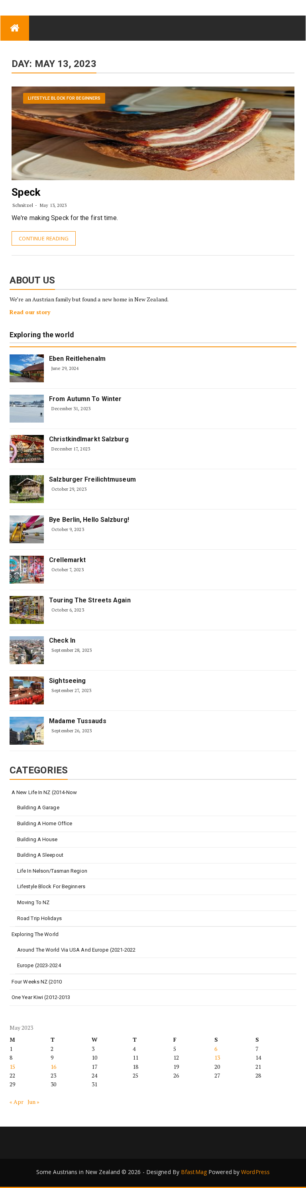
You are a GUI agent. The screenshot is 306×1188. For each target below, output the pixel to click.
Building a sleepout (40, 855)
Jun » (33, 1101)
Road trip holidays (39, 918)
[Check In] (27, 650)
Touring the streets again (90, 600)
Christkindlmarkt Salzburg (89, 439)
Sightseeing (67, 680)
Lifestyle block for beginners (64, 98)
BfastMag (194, 1172)
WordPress (255, 1172)
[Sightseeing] (27, 690)
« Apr (17, 1101)
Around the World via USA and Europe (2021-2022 (76, 950)
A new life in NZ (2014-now (44, 792)
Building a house (37, 839)
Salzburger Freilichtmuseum (92, 479)
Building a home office (44, 823)
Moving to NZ (33, 902)
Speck (26, 192)
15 (12, 1066)
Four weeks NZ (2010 (37, 982)
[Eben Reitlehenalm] (27, 368)
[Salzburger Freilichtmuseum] (27, 489)
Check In (62, 640)
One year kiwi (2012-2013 (41, 997)
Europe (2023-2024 (39, 965)
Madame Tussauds (77, 721)
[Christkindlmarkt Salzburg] (27, 449)
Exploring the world (42, 335)
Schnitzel (22, 205)
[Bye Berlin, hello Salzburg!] (27, 529)
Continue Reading (44, 238)
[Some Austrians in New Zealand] (14, 28)
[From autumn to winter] (27, 409)
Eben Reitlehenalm (77, 358)
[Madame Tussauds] (27, 731)
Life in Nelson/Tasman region (52, 871)
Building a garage (38, 807)
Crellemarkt (67, 560)
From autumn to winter (85, 399)
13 (217, 1057)
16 (53, 1066)
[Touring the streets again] (27, 610)
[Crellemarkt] (27, 570)
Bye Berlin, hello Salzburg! (89, 519)
